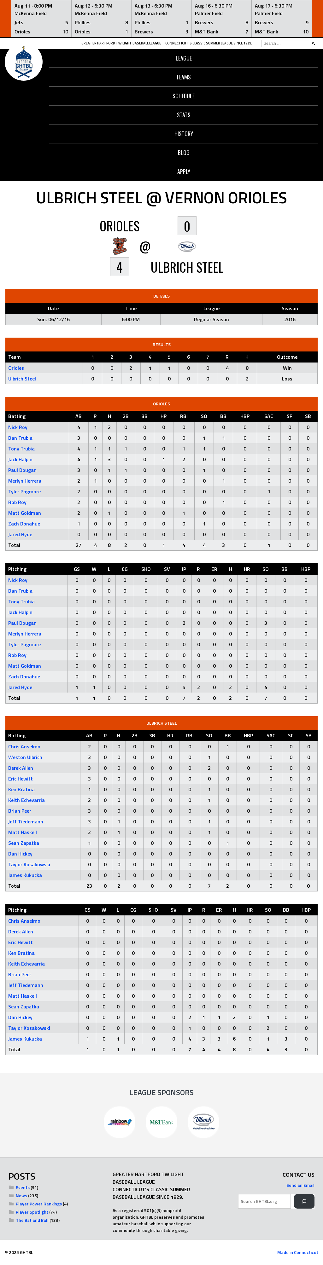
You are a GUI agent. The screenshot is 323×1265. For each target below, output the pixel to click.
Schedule (184, 96)
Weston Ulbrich (25, 757)
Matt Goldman (24, 513)
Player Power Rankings (39, 1203)
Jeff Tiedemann (25, 821)
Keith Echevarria (26, 800)
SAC (268, 416)
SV (167, 569)
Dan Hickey (20, 853)
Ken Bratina (21, 789)
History (183, 134)
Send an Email (300, 1185)
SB (308, 416)
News (21, 1195)
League (184, 58)
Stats (184, 115)
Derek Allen (20, 768)
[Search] (304, 1201)
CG (125, 569)
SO (204, 416)
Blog (184, 152)
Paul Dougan (22, 470)
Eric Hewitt (20, 778)
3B (145, 416)
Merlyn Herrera (24, 481)
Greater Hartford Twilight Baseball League (121, 43)
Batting (17, 416)
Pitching (17, 569)
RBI (184, 416)
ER (214, 569)
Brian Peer (19, 811)
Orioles (16, 368)
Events (23, 1187)
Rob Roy (17, 502)
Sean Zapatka (23, 843)
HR (164, 416)
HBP (245, 416)
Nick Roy (17, 427)
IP (184, 569)
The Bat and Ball (32, 1220)
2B (126, 416)
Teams (183, 77)
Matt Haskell (22, 832)
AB (78, 416)
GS (77, 569)
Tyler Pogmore (24, 491)
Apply (183, 171)
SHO (146, 569)
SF (289, 416)
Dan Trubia (20, 438)
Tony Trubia (21, 448)
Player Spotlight (32, 1212)
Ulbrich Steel (22, 378)
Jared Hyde (20, 534)
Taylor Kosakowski (29, 864)
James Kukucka (25, 875)
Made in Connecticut (297, 1252)
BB (223, 416)
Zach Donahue (24, 523)
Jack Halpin (20, 459)
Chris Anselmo (24, 746)
